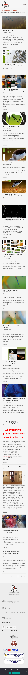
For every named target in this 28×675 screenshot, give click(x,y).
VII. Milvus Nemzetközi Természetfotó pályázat (10, 362)
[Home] (1, 12)
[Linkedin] (14, 627)
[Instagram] (7, 627)
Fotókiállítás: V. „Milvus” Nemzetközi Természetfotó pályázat (14, 529)
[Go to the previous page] (11, 576)
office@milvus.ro (6, 618)
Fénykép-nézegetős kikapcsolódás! (14, 162)
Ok (9, 673)
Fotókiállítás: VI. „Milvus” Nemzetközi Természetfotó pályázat (14, 399)
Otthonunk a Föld (8, 30)
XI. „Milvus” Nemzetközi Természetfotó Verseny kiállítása (13, 65)
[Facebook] (3, 627)
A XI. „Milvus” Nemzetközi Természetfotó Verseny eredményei (14, 90)
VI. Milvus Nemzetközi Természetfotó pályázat (10, 422)
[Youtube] (11, 627)
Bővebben (5, 47)
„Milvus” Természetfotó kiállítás (12, 467)
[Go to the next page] (25, 576)
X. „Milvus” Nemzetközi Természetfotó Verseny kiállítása (13, 195)
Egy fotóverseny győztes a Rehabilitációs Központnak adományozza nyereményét (11, 553)
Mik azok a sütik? (15, 673)
